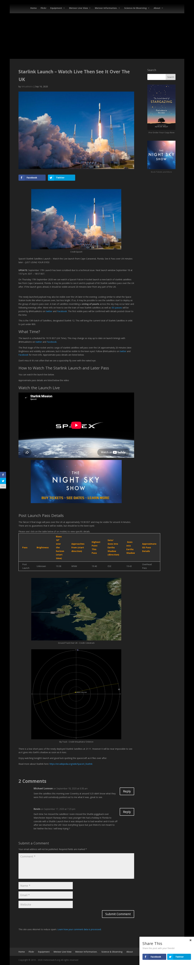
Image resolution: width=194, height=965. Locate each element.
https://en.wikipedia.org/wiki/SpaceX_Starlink (71, 763)
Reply (127, 791)
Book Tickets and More (161, 171)
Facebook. (52, 341)
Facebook (62, 311)
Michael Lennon (43, 788)
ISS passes (117, 307)
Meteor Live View (78, 8)
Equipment (56, 8)
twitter (49, 311)
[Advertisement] (97, 36)
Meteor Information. (106, 8)
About (157, 8)
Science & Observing (135, 8)
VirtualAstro (27, 86)
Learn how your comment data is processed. (79, 929)
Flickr (43, 8)
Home (33, 8)
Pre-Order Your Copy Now (161, 132)
